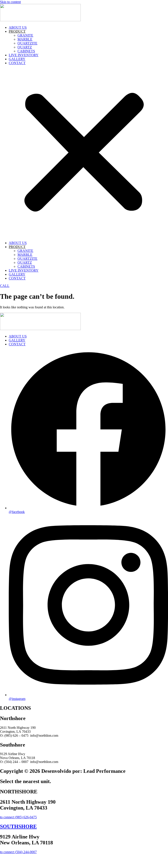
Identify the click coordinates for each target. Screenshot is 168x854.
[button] (84, 153)
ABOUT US (18, 27)
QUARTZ (25, 47)
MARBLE (25, 39)
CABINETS (26, 51)
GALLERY (17, 59)
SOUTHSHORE (18, 826)
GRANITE (25, 35)
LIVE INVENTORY (23, 55)
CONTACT (17, 63)
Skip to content (10, 2)
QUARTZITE (27, 43)
